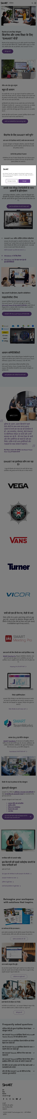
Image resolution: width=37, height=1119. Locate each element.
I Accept (24, 181)
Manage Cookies (11, 181)
